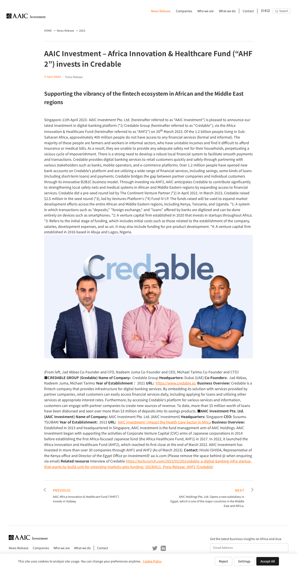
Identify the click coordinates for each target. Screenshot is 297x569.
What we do (227, 11)
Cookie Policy (152, 561)
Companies (184, 11)
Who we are (205, 11)
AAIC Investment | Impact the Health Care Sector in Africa (164, 422)
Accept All (267, 561)
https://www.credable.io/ (176, 383)
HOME (48, 30)
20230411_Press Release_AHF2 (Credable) (179, 466)
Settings (244, 561)
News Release (161, 11)
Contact (248, 11)
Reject (223, 561)
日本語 (265, 11)
